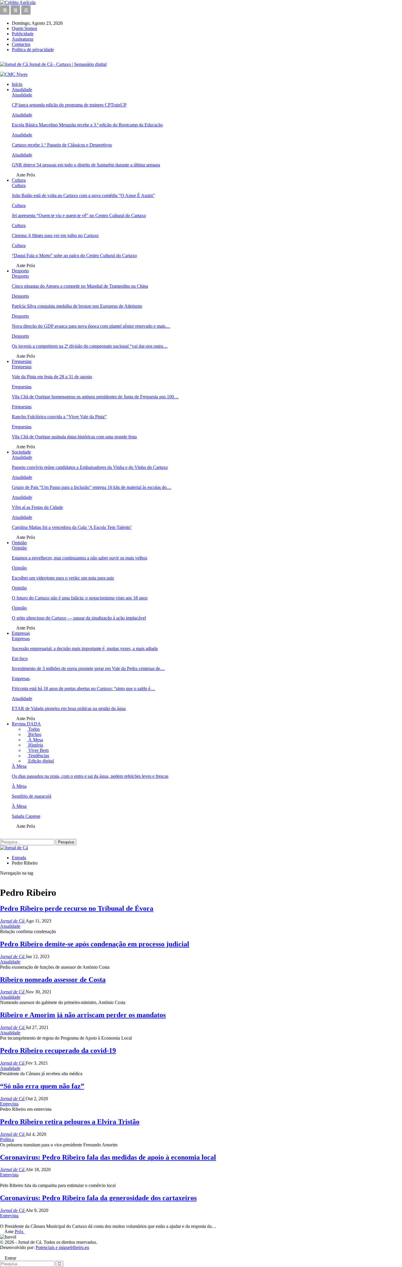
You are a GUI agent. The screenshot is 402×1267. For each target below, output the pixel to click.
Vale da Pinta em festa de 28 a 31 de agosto (52, 376)
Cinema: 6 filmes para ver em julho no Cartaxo (55, 235)
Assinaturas (22, 38)
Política (7, 1139)
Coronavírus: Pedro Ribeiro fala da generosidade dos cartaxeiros (98, 1198)
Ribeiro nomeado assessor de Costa (53, 979)
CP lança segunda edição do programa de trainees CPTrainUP (69, 104)
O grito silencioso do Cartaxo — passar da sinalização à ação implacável (79, 617)
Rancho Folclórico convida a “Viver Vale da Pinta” (59, 416)
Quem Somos (24, 28)
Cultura (19, 180)
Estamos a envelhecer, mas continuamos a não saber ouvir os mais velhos (79, 557)
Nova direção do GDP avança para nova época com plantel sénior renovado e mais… (91, 326)
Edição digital (40, 760)
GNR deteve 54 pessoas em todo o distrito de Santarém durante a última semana (86, 164)
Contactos (21, 44)
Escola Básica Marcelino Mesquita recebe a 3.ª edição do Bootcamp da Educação (87, 124)
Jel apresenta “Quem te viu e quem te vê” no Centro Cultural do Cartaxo (79, 215)
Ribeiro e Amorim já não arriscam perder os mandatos (83, 1015)
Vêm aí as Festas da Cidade (37, 507)
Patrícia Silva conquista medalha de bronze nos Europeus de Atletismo (77, 306)
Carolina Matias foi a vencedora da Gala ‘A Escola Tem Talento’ (72, 527)
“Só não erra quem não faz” (42, 1086)
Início (17, 84)
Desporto (20, 270)
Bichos (34, 734)
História (35, 744)
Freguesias (21, 361)
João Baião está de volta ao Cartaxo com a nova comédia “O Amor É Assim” (83, 195)
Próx (20, 1231)
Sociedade (21, 451)
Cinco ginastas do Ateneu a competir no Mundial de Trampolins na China (80, 286)
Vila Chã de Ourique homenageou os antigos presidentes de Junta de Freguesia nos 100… (95, 396)
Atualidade (22, 89)
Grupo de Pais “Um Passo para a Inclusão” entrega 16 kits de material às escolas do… (91, 487)
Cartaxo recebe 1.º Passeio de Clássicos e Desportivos (62, 144)
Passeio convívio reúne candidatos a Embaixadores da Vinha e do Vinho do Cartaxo (90, 467)
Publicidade (23, 33)
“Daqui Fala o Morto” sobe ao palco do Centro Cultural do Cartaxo (74, 255)
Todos (33, 729)
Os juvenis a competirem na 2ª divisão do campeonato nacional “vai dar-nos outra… (90, 346)
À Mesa (35, 739)
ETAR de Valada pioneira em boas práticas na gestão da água (69, 708)
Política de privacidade (33, 49)
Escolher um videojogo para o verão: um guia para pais (63, 577)
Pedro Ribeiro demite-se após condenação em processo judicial (94, 944)
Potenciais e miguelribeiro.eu (62, 1247)
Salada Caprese (26, 816)
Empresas (21, 633)
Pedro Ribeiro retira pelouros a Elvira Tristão (69, 1122)
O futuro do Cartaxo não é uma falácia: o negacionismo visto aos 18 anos (79, 597)
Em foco (20, 658)
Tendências (38, 755)
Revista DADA (26, 723)
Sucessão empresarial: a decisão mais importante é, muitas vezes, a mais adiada (85, 648)
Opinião (19, 542)
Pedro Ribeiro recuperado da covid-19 (58, 1050)
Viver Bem (38, 750)
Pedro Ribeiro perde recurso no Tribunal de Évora (76, 908)
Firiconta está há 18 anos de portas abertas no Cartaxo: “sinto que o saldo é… (83, 688)
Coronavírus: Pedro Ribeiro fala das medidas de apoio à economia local (108, 1157)
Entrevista (9, 1103)
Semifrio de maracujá (31, 796)
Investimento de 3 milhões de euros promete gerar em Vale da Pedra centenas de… (88, 668)
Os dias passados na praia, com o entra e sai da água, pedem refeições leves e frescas (90, 776)
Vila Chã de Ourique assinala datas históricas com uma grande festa (74, 436)
